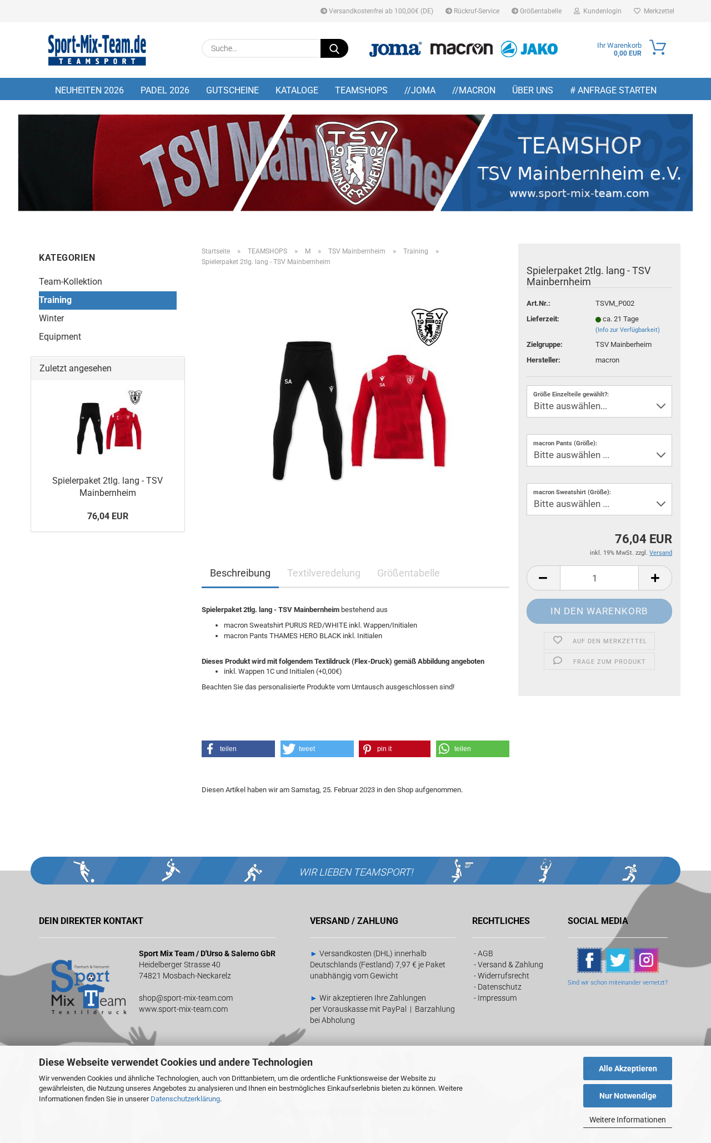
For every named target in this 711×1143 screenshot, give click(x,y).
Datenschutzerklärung (185, 1099)
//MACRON (473, 90)
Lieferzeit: (543, 319)
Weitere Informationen (627, 1119)
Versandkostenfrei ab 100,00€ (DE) (380, 11)
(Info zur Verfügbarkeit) (627, 330)
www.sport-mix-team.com (183, 1009)
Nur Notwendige (628, 1095)
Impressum (497, 997)
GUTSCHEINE (232, 90)
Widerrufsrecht (503, 975)
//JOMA (419, 90)
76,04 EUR (107, 516)
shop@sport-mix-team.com (186, 997)
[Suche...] (334, 48)
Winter (51, 318)
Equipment (60, 336)
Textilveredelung (323, 573)
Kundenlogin (601, 11)
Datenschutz (500, 986)
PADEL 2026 (165, 90)
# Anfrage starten (613, 90)
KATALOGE (297, 90)
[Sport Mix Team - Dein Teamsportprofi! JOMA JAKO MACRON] (97, 50)
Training (55, 300)
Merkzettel (657, 11)
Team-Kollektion (70, 281)
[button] (543, 577)
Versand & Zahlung (510, 964)
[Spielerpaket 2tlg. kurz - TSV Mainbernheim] (355, 400)
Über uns (532, 90)
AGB (485, 953)
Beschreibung (240, 573)
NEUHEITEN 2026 (89, 90)
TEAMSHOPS (361, 90)
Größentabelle (540, 11)
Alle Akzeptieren (628, 1068)
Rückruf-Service (475, 11)
